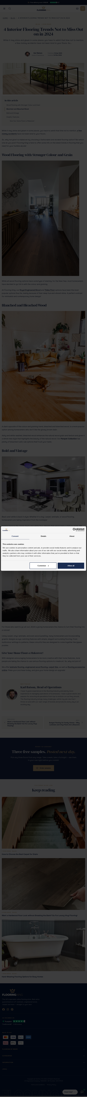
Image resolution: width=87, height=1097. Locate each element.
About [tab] (71, 536)
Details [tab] (43, 536)
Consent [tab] (15, 536)
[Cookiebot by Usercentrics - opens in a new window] (74, 529)
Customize (41, 566)
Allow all (71, 566)
